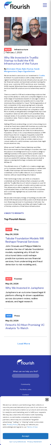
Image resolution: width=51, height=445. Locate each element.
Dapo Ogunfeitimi (26, 71)
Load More (24, 343)
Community (25, 384)
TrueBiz (42, 76)
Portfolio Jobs (25, 389)
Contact (25, 395)
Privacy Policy (12, 424)
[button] (47, 399)
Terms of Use (32, 427)
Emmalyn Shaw (14, 69)
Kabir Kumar (27, 69)
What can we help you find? (25, 371)
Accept (25, 436)
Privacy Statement (34, 442)
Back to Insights (14, 213)
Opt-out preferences (17, 442)
